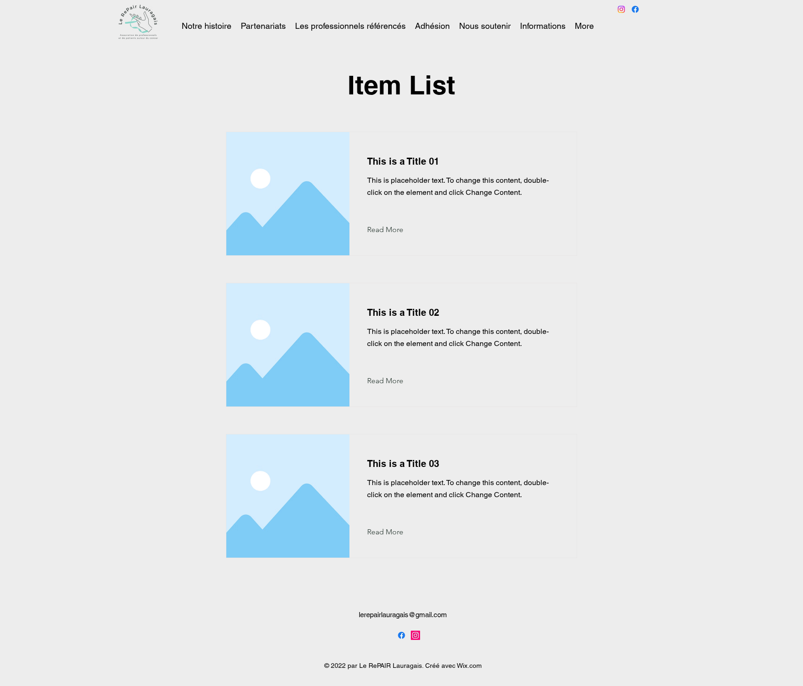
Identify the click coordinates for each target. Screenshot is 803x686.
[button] (392, 230)
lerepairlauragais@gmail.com (403, 615)
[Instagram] (415, 635)
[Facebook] (635, 9)
